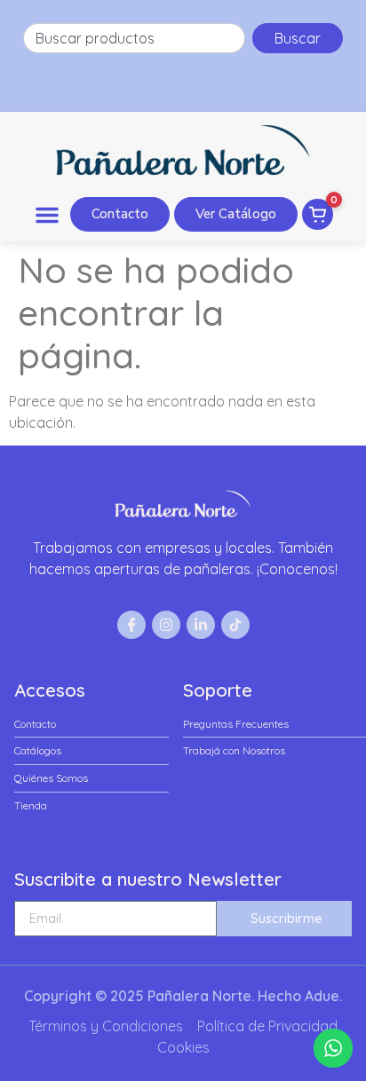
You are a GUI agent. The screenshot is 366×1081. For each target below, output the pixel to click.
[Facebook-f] (131, 625)
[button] (47, 214)
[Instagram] (166, 625)
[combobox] (134, 38)
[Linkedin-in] (201, 625)
